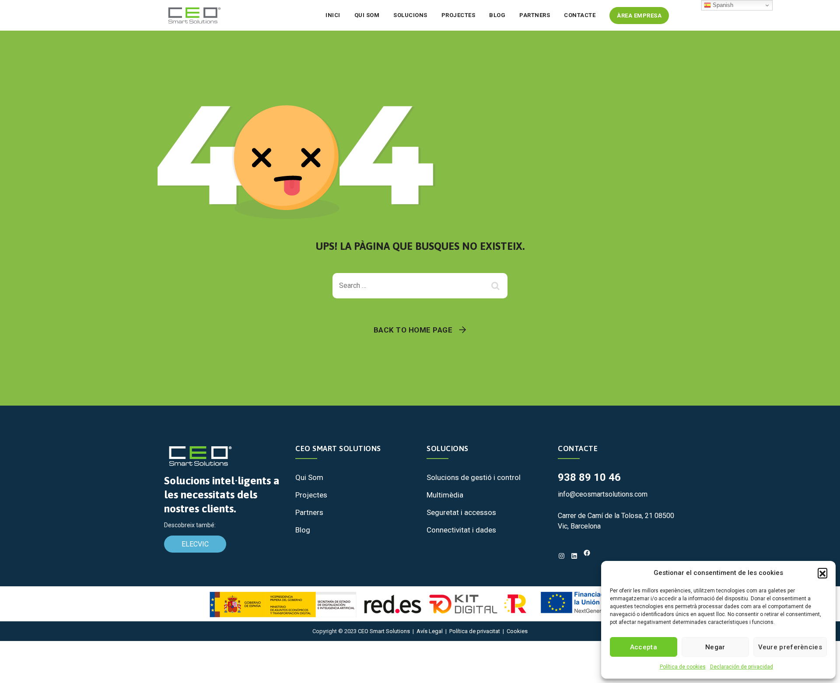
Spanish (722, 5)
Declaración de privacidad (741, 667)
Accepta (643, 647)
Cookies (517, 631)
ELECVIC (195, 544)
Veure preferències (790, 647)
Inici (333, 15)
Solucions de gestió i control (474, 477)
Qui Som (309, 477)
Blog (497, 15)
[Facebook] (587, 553)
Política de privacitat (474, 631)
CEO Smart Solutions (384, 631)
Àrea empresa (639, 15)
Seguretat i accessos (461, 512)
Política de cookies (683, 667)
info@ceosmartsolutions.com (603, 494)
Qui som (367, 15)
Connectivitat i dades (461, 529)
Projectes (458, 15)
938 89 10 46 (589, 477)
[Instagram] (561, 556)
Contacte (579, 15)
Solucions (410, 15)
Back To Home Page (413, 330)
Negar (715, 647)
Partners (534, 15)
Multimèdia (445, 494)
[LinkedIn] (574, 556)
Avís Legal (429, 631)
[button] (822, 572)
